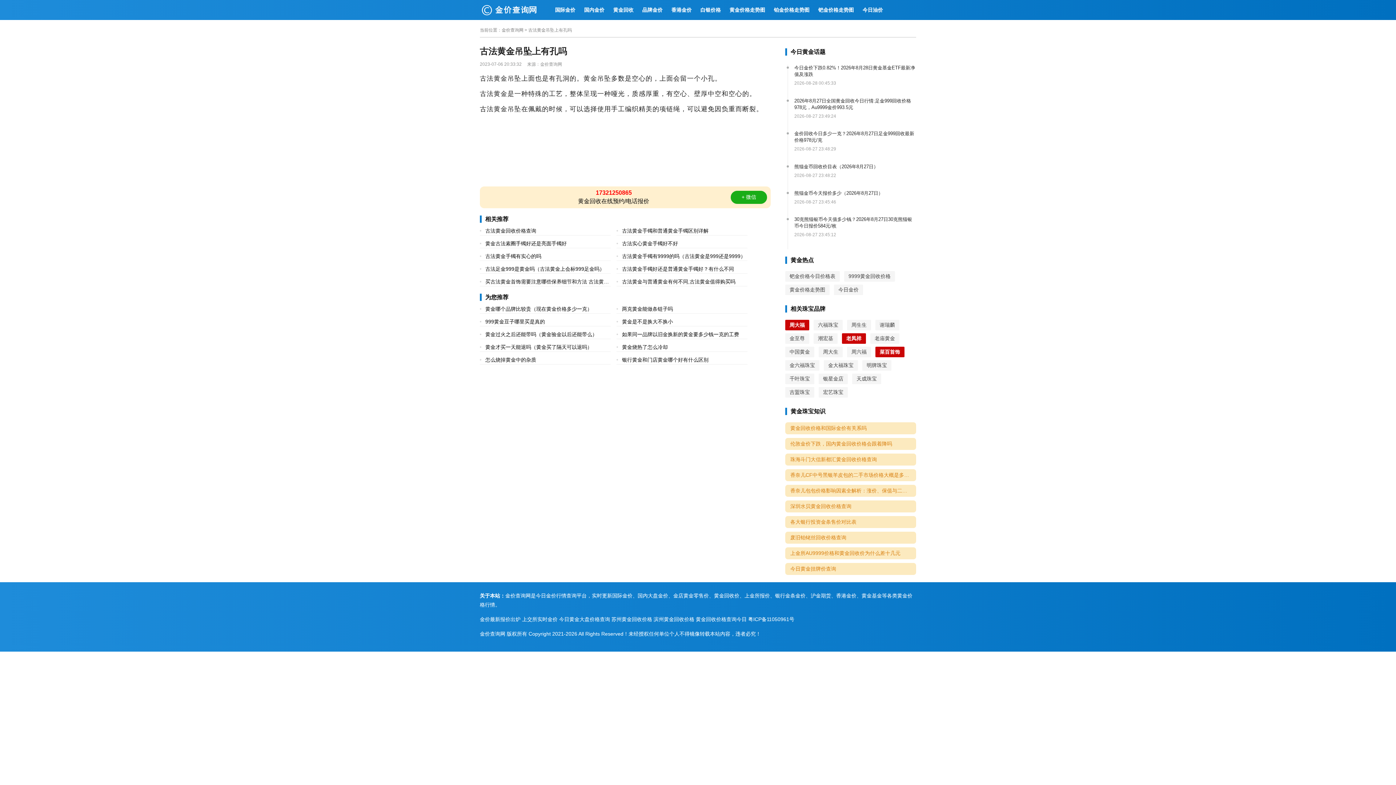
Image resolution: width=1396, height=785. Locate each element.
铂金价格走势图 (792, 10)
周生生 (859, 325)
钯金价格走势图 (836, 10)
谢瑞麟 (887, 325)
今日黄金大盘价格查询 (584, 619)
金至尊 (797, 338)
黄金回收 (623, 10)
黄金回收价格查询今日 (721, 619)
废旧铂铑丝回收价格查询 (818, 537)
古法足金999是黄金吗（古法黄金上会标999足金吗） (545, 269)
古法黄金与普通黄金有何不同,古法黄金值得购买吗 (678, 282)
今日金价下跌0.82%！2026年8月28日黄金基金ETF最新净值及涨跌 (854, 71)
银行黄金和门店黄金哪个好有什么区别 (665, 360)
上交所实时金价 (540, 619)
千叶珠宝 (800, 379)
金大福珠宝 (841, 365)
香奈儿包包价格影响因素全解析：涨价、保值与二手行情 (853, 491)
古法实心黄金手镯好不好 (650, 243)
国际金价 (565, 10)
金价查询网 (513, 30)
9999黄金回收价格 (870, 276)
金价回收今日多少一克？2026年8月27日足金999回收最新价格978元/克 (854, 137)
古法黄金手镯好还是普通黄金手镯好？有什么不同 (678, 269)
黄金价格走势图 (747, 10)
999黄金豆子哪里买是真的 (515, 322)
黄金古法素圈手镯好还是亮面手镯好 (526, 243)
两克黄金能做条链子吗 (647, 309)
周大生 (830, 352)
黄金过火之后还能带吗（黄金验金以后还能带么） (541, 334)
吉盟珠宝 (800, 392)
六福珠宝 (828, 325)
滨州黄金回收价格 (674, 619)
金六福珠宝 (802, 365)
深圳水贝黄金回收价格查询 (820, 506)
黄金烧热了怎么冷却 (645, 347)
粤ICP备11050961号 (771, 619)
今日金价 (848, 290)
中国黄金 (800, 352)
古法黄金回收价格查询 (510, 231)
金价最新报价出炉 (500, 619)
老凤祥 (854, 338)
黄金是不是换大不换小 (647, 322)
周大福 (797, 325)
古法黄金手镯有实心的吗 (513, 256)
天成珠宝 (867, 379)
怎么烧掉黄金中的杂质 (510, 360)
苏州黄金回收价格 (631, 619)
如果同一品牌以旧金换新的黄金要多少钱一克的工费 (680, 334)
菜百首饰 (890, 352)
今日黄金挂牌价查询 (813, 569)
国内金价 (594, 10)
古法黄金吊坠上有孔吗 (550, 30)
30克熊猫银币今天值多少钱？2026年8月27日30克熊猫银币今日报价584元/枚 (853, 223)
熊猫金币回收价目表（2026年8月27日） (836, 166)
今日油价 (873, 10)
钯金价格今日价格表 (812, 276)
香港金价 (681, 10)
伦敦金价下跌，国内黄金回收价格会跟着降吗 (841, 444)
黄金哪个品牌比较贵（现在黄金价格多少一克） (538, 309)
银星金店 (833, 379)
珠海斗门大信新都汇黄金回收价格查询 (833, 459)
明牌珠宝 (877, 365)
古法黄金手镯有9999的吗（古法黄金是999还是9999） (684, 256)
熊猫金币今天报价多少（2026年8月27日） (838, 193)
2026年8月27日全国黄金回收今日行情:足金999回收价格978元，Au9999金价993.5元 (852, 104)
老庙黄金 (885, 338)
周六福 (859, 352)
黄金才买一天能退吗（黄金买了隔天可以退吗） (538, 347)
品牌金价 (652, 10)
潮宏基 (825, 338)
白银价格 (711, 10)
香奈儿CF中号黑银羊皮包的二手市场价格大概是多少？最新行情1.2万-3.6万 (853, 475)
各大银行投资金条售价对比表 (823, 522)
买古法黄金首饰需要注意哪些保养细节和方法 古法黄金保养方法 (547, 282)
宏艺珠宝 (833, 392)
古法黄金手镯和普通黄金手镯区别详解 (665, 231)
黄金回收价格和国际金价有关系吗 (828, 428)
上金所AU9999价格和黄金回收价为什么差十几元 (845, 553)
